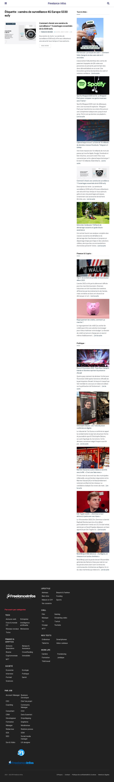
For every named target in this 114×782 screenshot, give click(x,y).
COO (22, 711)
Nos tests (46, 635)
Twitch (57, 621)
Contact (67, 775)
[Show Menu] (6, 3)
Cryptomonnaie (12, 656)
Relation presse (27, 729)
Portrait (9, 677)
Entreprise (24, 619)
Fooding (59, 596)
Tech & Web (10, 24)
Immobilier (26, 656)
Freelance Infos (57, 3)
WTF (44, 629)
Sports (59, 600)
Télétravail (46, 661)
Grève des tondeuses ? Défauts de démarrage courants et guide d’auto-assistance (90, 227)
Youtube (57, 625)
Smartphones (61, 639)
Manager (9, 725)
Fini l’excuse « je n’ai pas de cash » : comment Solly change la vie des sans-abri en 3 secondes (93, 55)
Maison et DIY (47, 600)
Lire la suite (95, 73)
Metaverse (24, 629)
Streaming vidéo (60, 618)
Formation (10, 722)
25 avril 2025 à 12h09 (61, 32)
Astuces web (11, 619)
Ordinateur (46, 639)
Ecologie (25, 670)
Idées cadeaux (62, 643)
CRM (8, 715)
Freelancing (61, 654)
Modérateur (25, 725)
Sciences (9, 681)
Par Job (8, 691)
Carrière (45, 654)
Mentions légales (103, 775)
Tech (7, 615)
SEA (7, 733)
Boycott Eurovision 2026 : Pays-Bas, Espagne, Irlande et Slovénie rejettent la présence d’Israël (93, 370)
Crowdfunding (27, 652)
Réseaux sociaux (12, 629)
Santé (24, 677)
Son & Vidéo (10, 742)
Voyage (45, 625)
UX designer (25, 742)
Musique (45, 618)
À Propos (60, 775)
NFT (7, 659)
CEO (7, 701)
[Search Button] (108, 3)
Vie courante (47, 603)
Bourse (8, 652)
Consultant (10, 711)
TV (43, 621)
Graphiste (24, 722)
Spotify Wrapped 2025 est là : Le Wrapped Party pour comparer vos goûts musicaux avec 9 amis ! (91, 98)
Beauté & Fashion (63, 592)
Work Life (45, 650)
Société (9, 666)
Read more (46, 45)
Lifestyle (45, 588)
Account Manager (13, 695)
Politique (25, 674)
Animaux (45, 592)
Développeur (11, 718)
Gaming (57, 614)
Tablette (45, 643)
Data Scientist (26, 715)
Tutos (8, 632)
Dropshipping (26, 718)
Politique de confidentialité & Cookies (84, 775)
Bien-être (45, 596)
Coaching (9, 705)
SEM (22, 733)
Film (43, 614)
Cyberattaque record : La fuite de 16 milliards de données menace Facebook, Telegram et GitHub (93, 145)
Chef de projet (26, 701)
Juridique (60, 657)
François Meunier (47, 32)
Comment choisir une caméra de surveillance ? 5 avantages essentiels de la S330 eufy (55, 26)
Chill (43, 610)
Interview (9, 674)
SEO (7, 736)
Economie (9, 670)
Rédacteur (10, 729)
